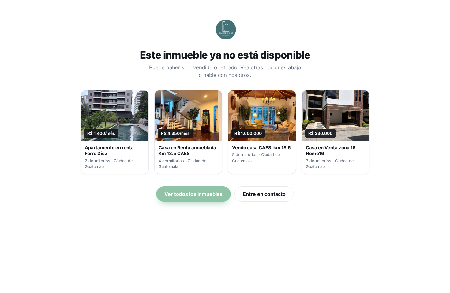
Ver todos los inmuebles (193, 194)
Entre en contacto (264, 194)
